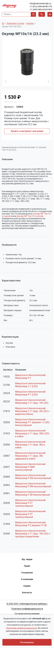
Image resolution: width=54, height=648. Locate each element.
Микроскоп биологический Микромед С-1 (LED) (30, 385)
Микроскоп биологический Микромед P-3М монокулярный (33, 485)
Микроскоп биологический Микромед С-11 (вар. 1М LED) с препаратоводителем (32, 533)
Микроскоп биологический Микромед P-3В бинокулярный (32, 493)
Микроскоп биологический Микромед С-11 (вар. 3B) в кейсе (30, 444)
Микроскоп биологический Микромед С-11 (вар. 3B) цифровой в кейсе (30, 456)
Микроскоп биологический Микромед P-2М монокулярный (33, 477)
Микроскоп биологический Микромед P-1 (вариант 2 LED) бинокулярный (32, 422)
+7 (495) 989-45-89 (39, 9)
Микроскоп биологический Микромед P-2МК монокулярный (30, 467)
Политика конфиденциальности (27, 608)
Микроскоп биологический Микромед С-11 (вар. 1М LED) (31, 401)
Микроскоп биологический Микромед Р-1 (30, 376)
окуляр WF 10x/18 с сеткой (30, 216)
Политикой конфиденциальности (21, 628)
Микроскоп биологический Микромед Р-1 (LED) (30, 393)
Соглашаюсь (27, 642)
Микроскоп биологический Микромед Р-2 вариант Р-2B (31, 524)
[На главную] (3, 23)
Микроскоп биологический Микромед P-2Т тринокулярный (30, 503)
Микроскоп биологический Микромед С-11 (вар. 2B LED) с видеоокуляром (32, 411)
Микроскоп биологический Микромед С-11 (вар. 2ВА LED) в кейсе (32, 433)
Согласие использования (27, 613)
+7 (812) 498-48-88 (39, 6)
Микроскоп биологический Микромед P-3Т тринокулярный (30, 514)
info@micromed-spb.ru (40, 3)
